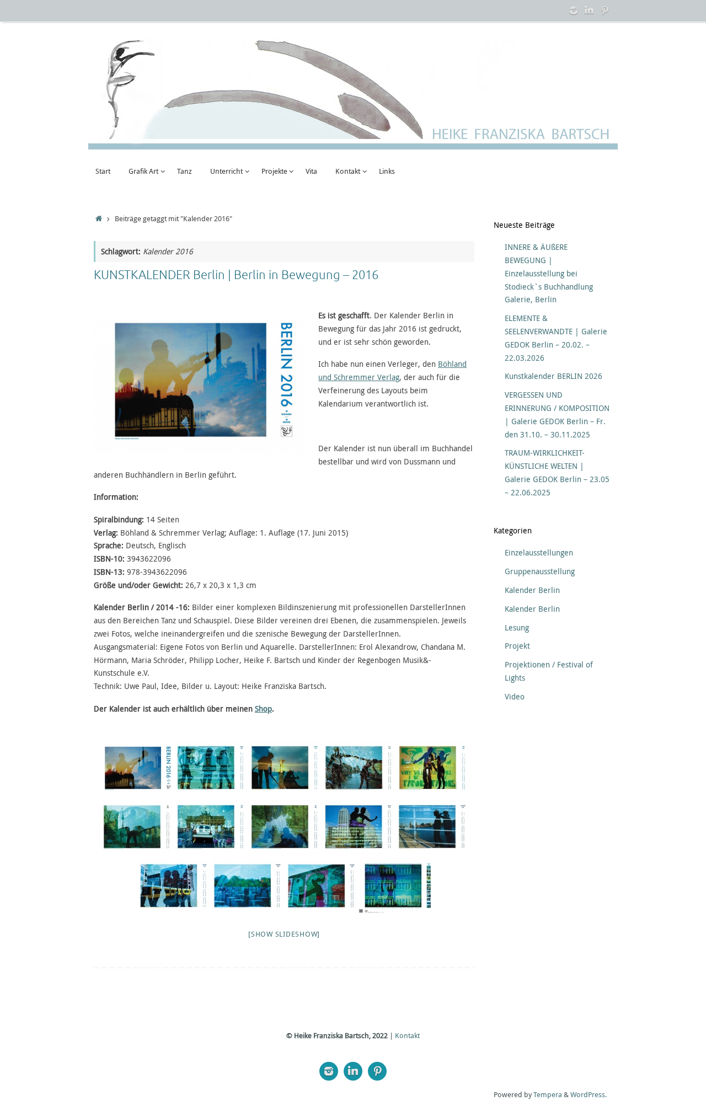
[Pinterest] (604, 10)
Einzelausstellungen (539, 552)
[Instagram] (573, 10)
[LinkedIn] (589, 10)
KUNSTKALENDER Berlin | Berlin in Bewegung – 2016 (236, 275)
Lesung (517, 627)
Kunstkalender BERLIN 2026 (553, 376)
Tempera (547, 1094)
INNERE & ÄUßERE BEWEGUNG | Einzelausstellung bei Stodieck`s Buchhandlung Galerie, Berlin (549, 273)
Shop (263, 708)
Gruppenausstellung (540, 571)
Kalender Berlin (532, 590)
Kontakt (407, 1035)
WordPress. (588, 1094)
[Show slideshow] (284, 934)
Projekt (517, 645)
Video (515, 696)
